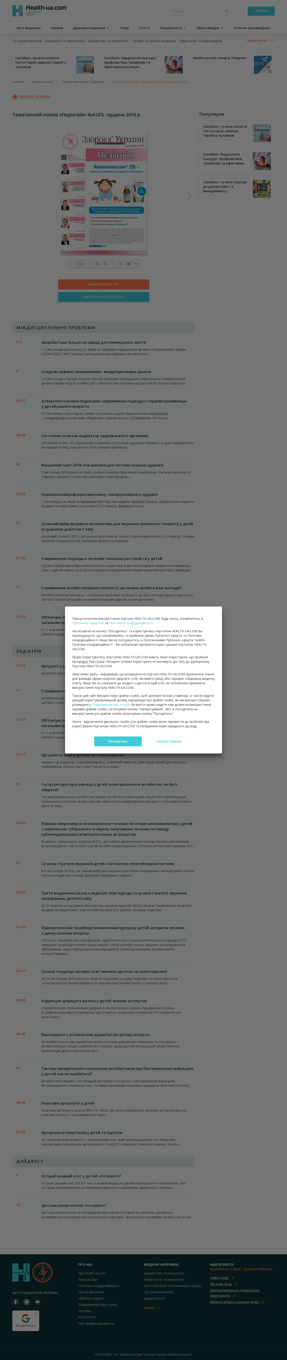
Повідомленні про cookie (111, 704)
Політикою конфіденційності (130, 623)
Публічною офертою (88, 623)
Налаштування (169, 741)
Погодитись (118, 741)
